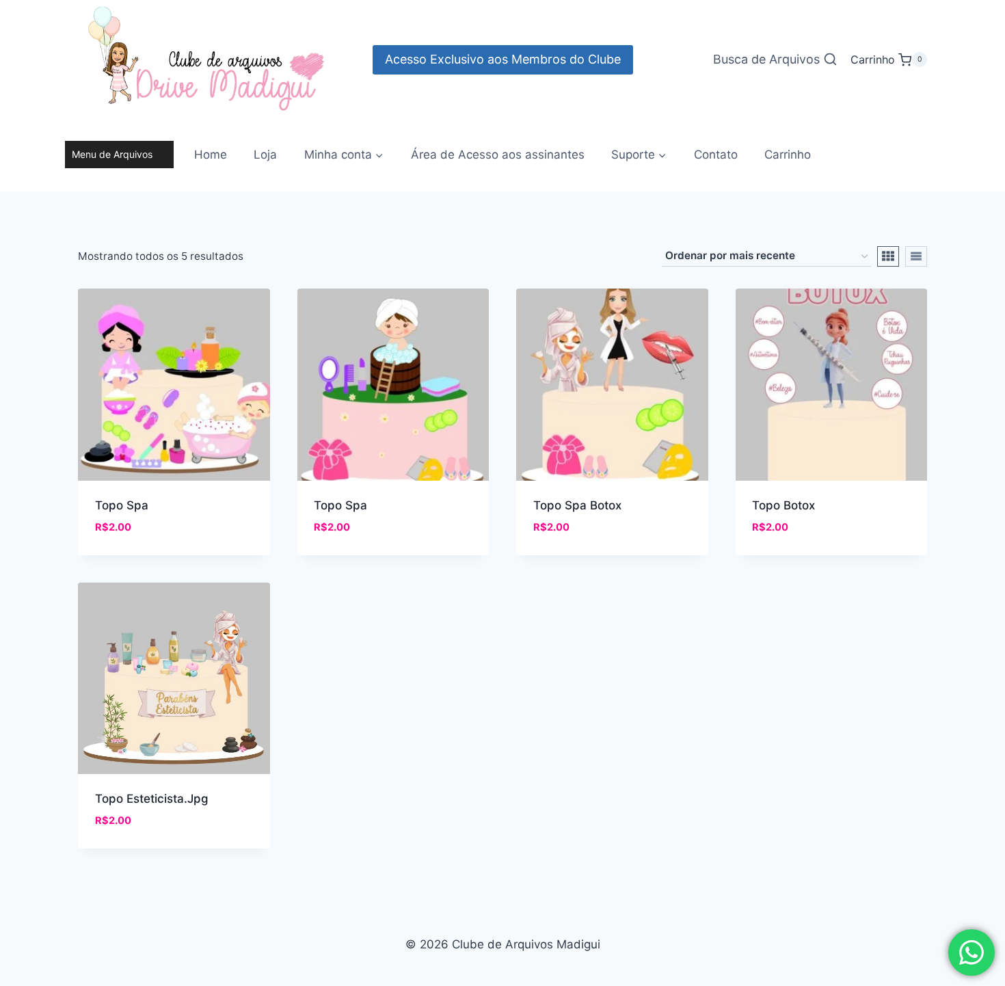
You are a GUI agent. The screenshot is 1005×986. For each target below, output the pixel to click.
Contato (716, 154)
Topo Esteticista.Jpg (152, 798)
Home (210, 154)
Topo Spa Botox (577, 505)
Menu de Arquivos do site (112, 158)
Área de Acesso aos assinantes (498, 154)
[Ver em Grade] (888, 256)
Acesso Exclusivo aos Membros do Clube (503, 59)
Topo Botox (783, 505)
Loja (265, 154)
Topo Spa (121, 505)
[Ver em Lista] (916, 256)
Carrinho (787, 154)
